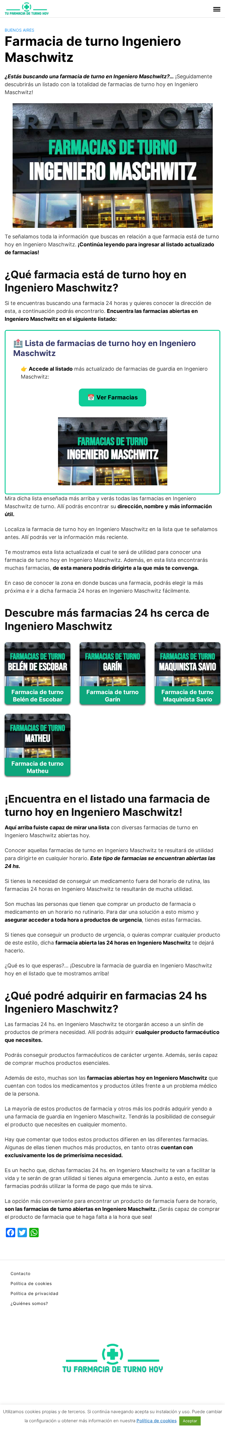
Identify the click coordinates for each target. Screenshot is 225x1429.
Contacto (20, 1273)
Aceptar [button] (190, 1420)
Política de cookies (31, 1283)
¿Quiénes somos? (29, 1303)
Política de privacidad (35, 1293)
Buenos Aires (19, 30)
